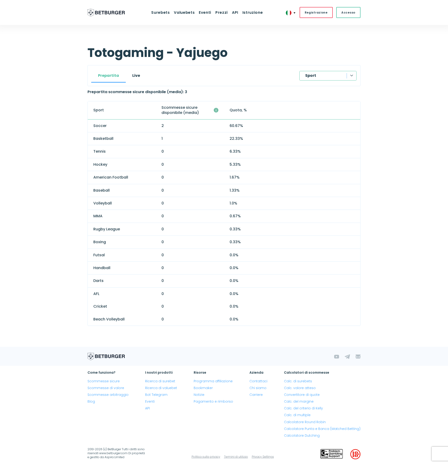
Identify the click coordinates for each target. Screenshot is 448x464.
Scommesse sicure (104, 381)
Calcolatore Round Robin (305, 422)
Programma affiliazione (213, 381)
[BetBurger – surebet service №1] (106, 13)
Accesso (348, 12)
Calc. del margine (299, 401)
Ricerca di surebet (160, 381)
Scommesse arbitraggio (108, 394)
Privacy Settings (263, 457)
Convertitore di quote (302, 394)
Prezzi (221, 12)
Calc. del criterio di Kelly (303, 408)
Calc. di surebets (298, 381)
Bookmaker (203, 388)
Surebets (160, 12)
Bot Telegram (156, 394)
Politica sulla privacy (206, 457)
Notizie (199, 394)
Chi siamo (257, 388)
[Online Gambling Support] (331, 454)
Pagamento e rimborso (213, 401)
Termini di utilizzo (236, 457)
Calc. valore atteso (300, 388)
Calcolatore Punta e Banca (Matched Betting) (322, 428)
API (235, 12)
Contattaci (258, 381)
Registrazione (316, 12)
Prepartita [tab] (108, 75)
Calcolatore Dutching (302, 435)
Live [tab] (136, 75)
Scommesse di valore (106, 388)
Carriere (256, 394)
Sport (310, 75)
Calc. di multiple (297, 415)
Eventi (150, 401)
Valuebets (184, 12)
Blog (91, 401)
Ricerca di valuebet (161, 388)
